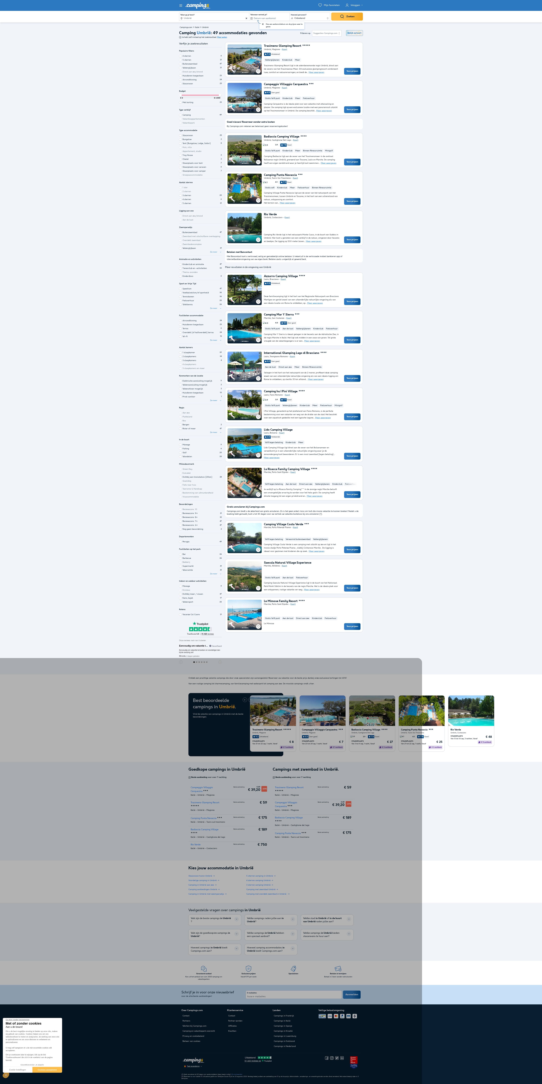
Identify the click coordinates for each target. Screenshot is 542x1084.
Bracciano (274, 279)
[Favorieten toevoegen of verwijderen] (258, 71)
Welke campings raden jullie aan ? (265, 920)
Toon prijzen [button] (352, 71)
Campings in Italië (282, 1021)
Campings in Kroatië (283, 1031)
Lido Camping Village (278, 429)
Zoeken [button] (350, 16)
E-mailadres (252, 993)
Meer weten (222, 37)
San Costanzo (278, 318)
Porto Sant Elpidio (280, 472)
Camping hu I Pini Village (281, 391)
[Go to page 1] (241, 72)
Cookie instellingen (17, 1070)
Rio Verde (270, 214)
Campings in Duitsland (284, 1041)
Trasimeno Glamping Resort (282, 46)
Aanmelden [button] (351, 994)
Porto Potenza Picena (281, 527)
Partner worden (235, 1021)
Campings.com (186, 27)
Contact (231, 1016)
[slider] (181, 95)
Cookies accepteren (47, 1070)
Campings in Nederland (285, 1046)
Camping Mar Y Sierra (279, 314)
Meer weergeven (316, 72)
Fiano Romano (276, 395)
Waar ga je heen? (187, 15)
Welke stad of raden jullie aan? (322, 920)
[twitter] (337, 1058)
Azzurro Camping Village (281, 276)
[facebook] (326, 1058)
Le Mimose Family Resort (281, 601)
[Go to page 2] (242, 72)
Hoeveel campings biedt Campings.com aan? (209, 949)
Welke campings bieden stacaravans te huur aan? (321, 935)
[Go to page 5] (246, 72)
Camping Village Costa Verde (283, 524)
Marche (267, 318)
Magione (276, 49)
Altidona (276, 566)
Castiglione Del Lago (281, 140)
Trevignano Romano (279, 356)
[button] (6, 1075)
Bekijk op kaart (354, 33)
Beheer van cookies (191, 1041)
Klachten (232, 1031)
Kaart (284, 49)
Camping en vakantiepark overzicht (199, 1031)
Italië (197, 27)
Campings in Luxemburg (285, 1036)
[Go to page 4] (245, 72)
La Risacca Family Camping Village (287, 469)
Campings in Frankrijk (284, 1016)
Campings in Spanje (283, 1026)
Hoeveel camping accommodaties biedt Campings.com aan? (266, 949)
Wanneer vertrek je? (258, 15)
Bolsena (273, 433)
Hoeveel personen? (298, 15)
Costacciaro (277, 217)
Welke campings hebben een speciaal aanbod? (265, 935)
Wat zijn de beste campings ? (211, 920)
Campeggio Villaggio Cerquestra (286, 84)
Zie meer (213, 252)
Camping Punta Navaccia (280, 175)
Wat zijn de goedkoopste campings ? (210, 935)
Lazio (266, 279)
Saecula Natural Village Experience (287, 562)
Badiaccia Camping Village (281, 136)
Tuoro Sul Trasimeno (281, 178)
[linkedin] (342, 1058)
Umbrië (267, 49)
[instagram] (332, 1058)
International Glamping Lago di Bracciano (291, 353)
